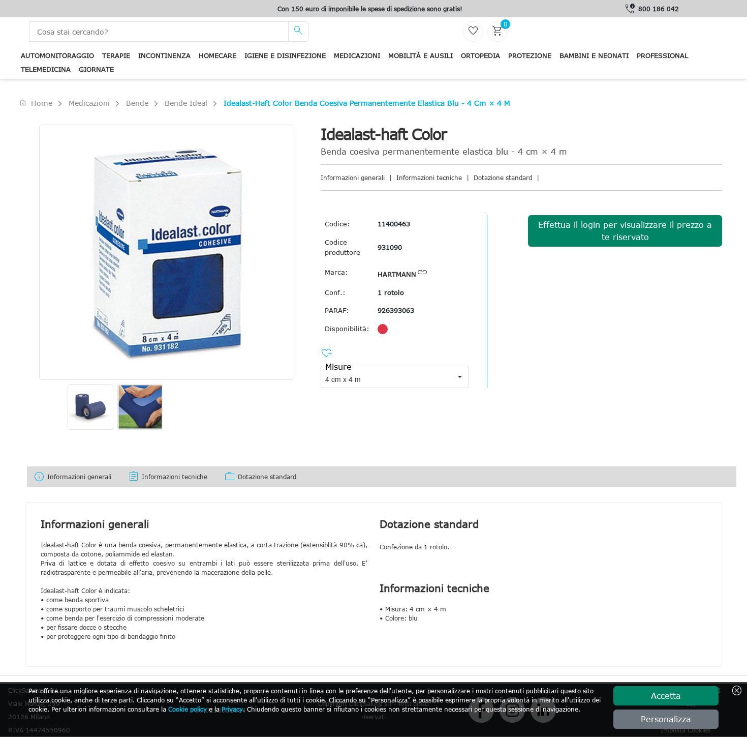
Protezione (529, 55)
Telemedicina (46, 69)
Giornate (96, 69)
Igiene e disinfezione (285, 55)
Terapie (116, 55)
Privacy (232, 709)
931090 (390, 247)
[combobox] (386, 377)
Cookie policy (187, 709)
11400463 (394, 224)
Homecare (217, 55)
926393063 (396, 310)
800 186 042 (658, 8)
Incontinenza (164, 55)
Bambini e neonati (594, 55)
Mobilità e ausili (420, 55)
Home (35, 103)
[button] (460, 377)
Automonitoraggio (57, 55)
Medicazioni (357, 55)
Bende (137, 103)
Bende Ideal (186, 103)
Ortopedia (480, 55)
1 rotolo (391, 292)
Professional (662, 55)
